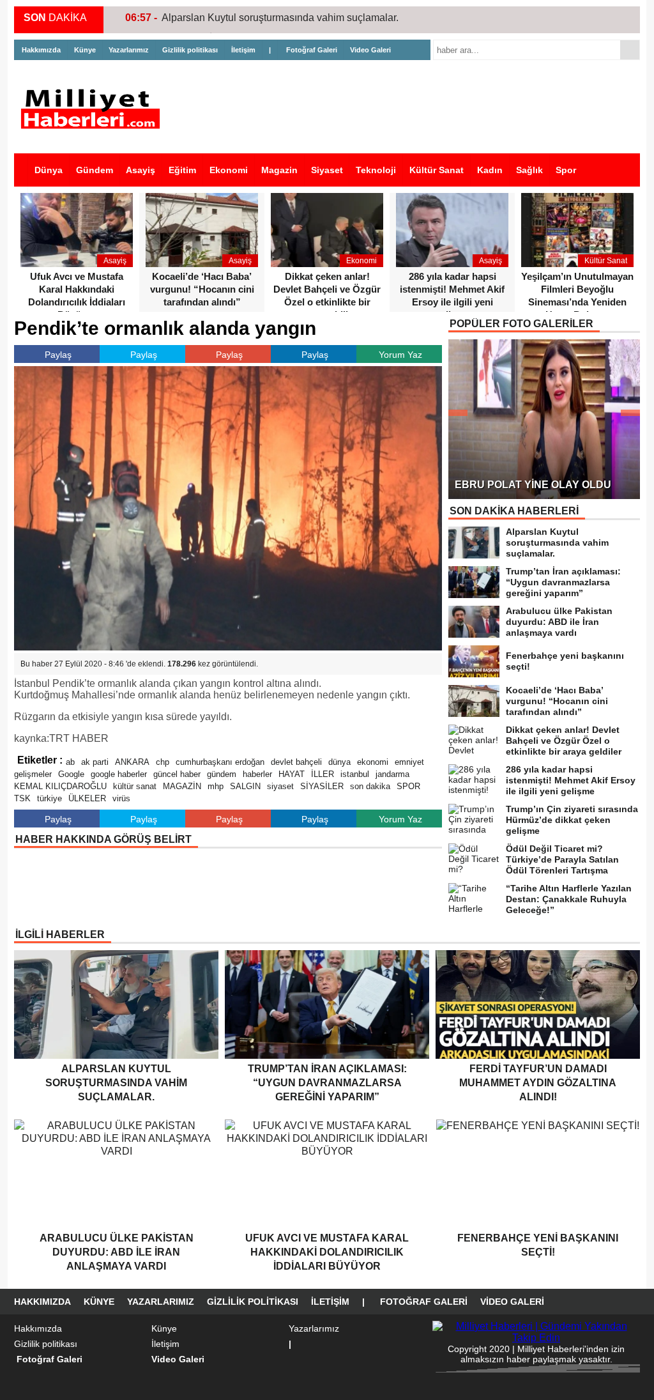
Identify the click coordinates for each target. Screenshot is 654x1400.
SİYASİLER (322, 786)
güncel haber (177, 774)
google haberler (119, 774)
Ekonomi (228, 170)
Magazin (279, 170)
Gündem (94, 170)
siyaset (280, 786)
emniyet (409, 762)
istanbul (354, 774)
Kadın (490, 170)
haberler (257, 774)
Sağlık (529, 170)
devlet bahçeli (296, 762)
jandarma (392, 774)
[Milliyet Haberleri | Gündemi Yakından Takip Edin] (94, 109)
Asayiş (140, 170)
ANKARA (132, 762)
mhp (216, 786)
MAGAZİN (182, 786)
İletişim (243, 50)
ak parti (95, 762)
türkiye (49, 798)
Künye (85, 50)
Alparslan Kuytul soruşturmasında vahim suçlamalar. (280, 17)
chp (162, 762)
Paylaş (58, 355)
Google (71, 774)
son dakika (370, 786)
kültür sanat (134, 786)
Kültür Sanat (436, 170)
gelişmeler (33, 774)
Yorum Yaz (400, 355)
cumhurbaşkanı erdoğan (220, 762)
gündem (221, 774)
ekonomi (372, 762)
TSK (22, 798)
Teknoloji (376, 170)
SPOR (408, 786)
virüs (121, 798)
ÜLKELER (87, 798)
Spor (566, 170)
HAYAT (291, 774)
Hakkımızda (41, 50)
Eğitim (182, 170)
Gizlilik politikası (190, 50)
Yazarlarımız (129, 50)
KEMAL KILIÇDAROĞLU (60, 786)
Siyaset (327, 170)
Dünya (48, 170)
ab (70, 762)
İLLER (322, 774)
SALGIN (245, 786)
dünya (339, 762)
